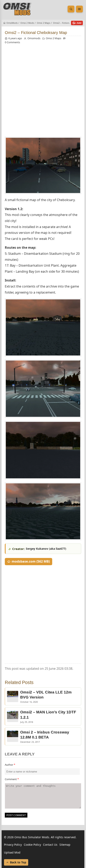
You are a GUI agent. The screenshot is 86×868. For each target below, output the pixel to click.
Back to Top (18, 862)
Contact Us (50, 844)
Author (10, 764)
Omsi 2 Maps (53, 38)
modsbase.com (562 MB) (31, 561)
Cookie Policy (32, 844)
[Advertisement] (43, 91)
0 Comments (12, 42)
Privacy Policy (13, 844)
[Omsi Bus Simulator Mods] (17, 9)
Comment (12, 779)
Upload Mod (12, 853)
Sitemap (64, 844)
